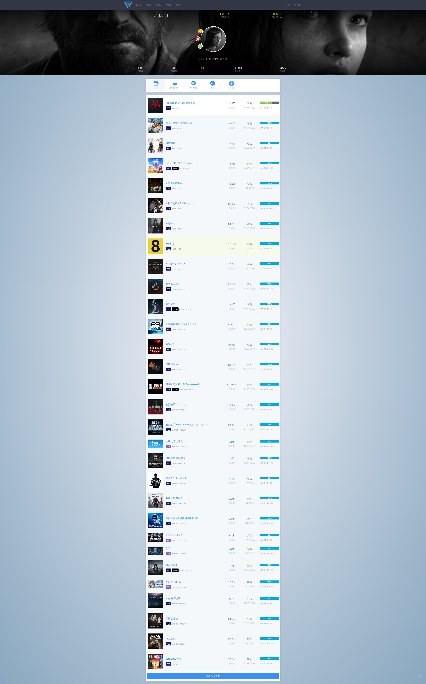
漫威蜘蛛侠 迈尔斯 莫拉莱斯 (180, 102)
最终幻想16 (172, 364)
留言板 (193, 88)
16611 (277, 13)
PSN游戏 (175, 88)
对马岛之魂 (171, 565)
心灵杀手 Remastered (177, 424)
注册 (298, 5)
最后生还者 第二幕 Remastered (182, 384)
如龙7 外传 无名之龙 (176, 478)
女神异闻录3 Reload (176, 324)
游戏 (138, 5)
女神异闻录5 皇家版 (176, 203)
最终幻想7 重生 (174, 658)
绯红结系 (170, 143)
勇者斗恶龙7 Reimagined (179, 122)
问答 (158, 5)
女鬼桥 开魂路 (173, 598)
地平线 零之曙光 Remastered (181, 163)
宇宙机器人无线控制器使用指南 (182, 518)
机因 (148, 5)
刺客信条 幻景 (173, 283)
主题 (212, 88)
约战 (168, 5)
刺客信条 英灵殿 (174, 498)
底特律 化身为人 (174, 535)
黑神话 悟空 (172, 618)
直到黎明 (170, 303)
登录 (288, 5)
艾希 (168, 548)
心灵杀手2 (171, 404)
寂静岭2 (170, 344)
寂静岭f (169, 223)
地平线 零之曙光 (174, 441)
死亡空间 (170, 638)
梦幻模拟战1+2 (173, 581)
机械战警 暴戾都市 (175, 457)
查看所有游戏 (213, 676)
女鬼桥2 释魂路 (174, 183)
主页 (156, 88)
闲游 (178, 5)
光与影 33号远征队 (175, 263)
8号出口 (170, 243)
